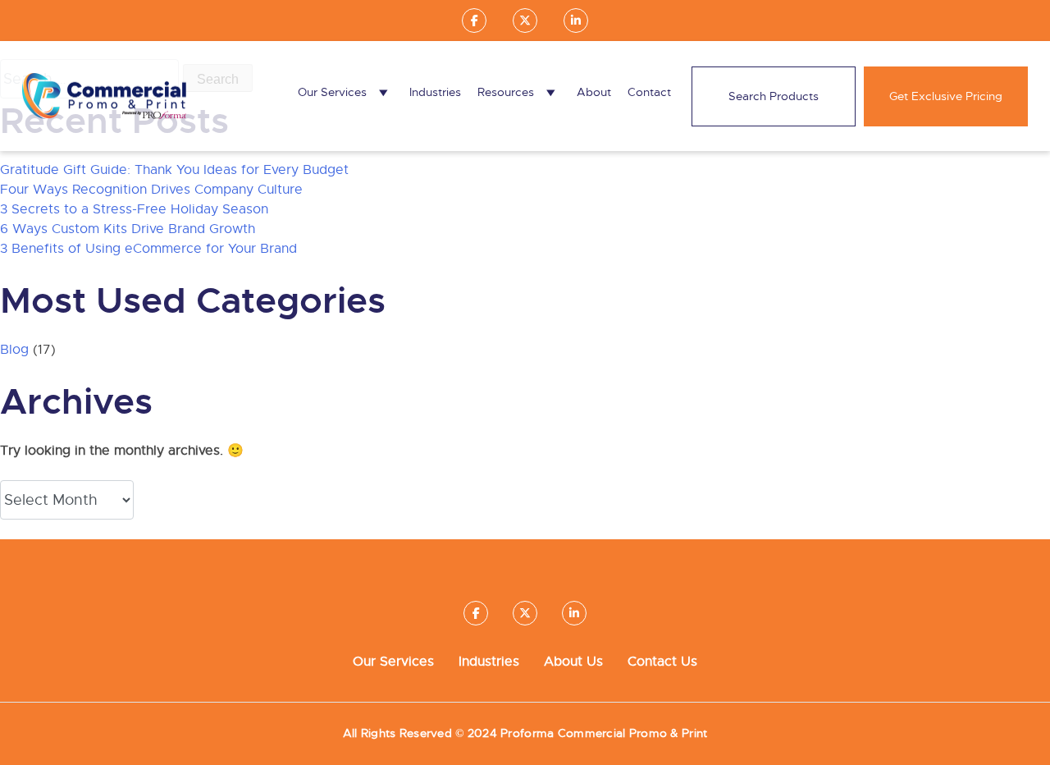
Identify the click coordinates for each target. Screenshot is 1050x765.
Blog (14, 349)
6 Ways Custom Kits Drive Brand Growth (127, 229)
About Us (573, 661)
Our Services (332, 92)
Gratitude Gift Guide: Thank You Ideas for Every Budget (174, 170)
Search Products (773, 96)
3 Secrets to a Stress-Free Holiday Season (134, 209)
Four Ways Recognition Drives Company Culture (151, 189)
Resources (505, 92)
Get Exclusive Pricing (945, 96)
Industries (435, 92)
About (594, 92)
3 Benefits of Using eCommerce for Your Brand (148, 248)
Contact (649, 92)
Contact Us (662, 661)
